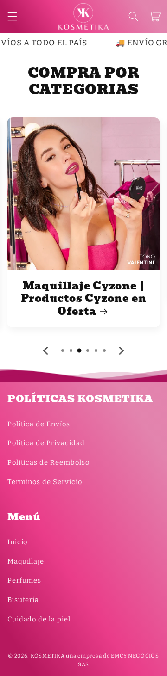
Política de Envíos (38, 424)
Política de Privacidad (46, 443)
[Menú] (12, 16)
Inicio (17, 542)
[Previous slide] (46, 351)
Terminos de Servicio (44, 482)
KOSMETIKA (48, 655)
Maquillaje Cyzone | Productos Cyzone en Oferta (84, 299)
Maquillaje (25, 561)
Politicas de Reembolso (48, 462)
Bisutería (23, 600)
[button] (133, 16)
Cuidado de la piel (39, 619)
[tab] (62, 350)
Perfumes (24, 580)
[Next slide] (121, 351)
